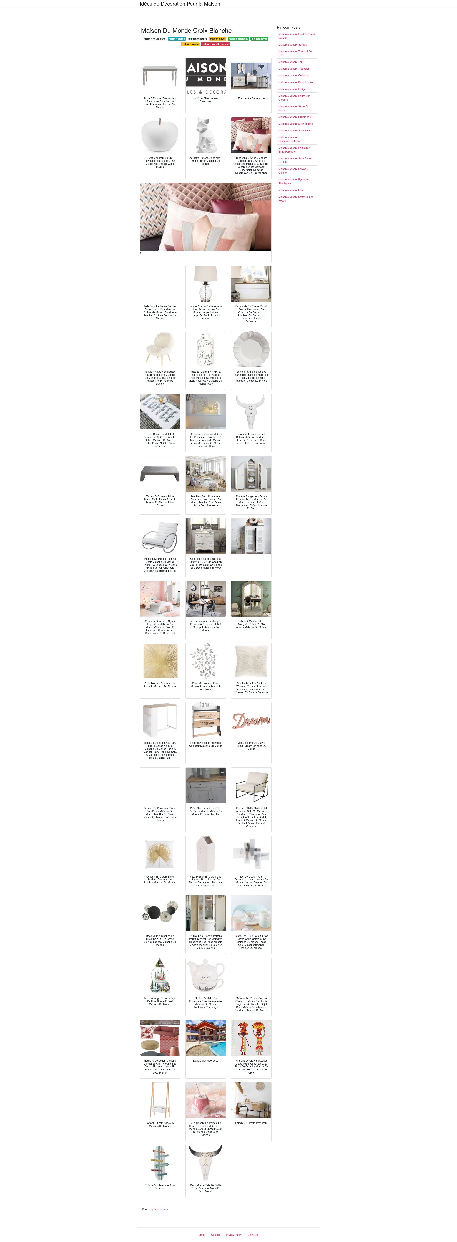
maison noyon (259, 38)
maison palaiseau (238, 38)
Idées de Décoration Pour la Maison (180, 3)
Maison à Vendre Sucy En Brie (295, 123)
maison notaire (190, 44)
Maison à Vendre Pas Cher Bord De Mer (296, 35)
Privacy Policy (234, 1234)
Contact (215, 1234)
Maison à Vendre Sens (291, 190)
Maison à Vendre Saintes (292, 44)
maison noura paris (154, 38)
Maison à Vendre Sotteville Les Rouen (295, 198)
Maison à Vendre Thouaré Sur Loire (295, 53)
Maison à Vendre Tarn (290, 62)
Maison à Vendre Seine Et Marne (293, 108)
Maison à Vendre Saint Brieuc (295, 130)
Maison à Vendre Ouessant (293, 75)
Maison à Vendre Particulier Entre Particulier (294, 149)
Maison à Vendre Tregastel (293, 68)
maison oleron (177, 38)
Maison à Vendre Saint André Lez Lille (295, 160)
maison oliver (217, 38)
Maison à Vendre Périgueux (294, 89)
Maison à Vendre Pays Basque (295, 82)
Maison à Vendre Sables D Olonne (293, 170)
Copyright (253, 1234)
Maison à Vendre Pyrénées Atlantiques (293, 181)
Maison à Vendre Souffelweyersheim (289, 139)
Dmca (202, 1234)
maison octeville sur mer (215, 44)
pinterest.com (160, 1209)
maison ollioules (197, 38)
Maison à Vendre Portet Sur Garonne (294, 97)
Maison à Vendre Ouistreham (295, 117)
